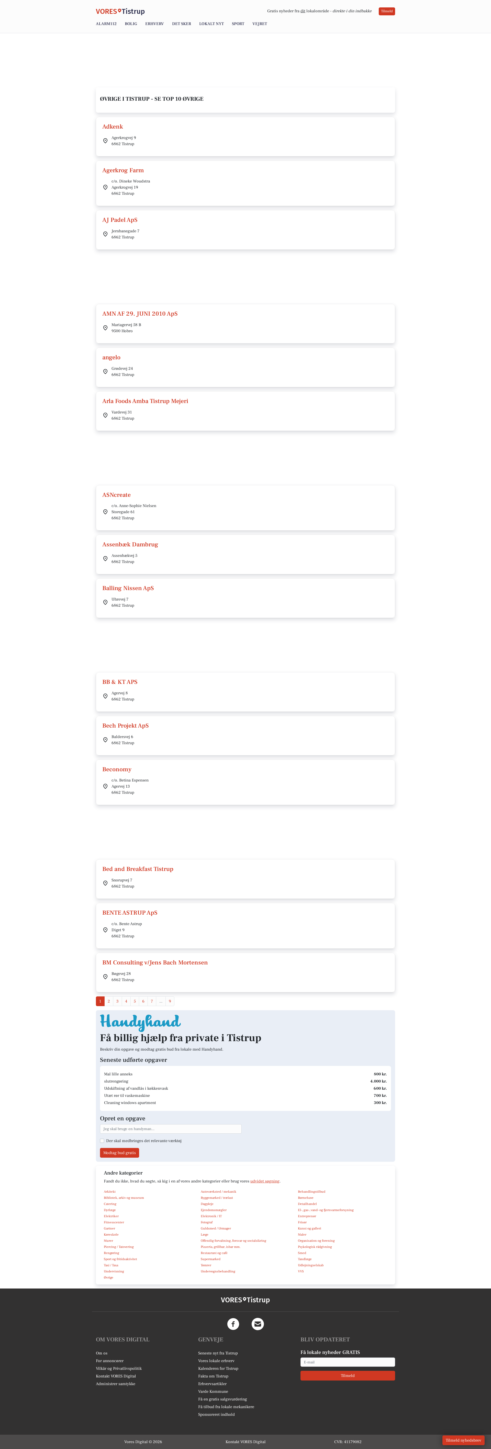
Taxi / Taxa (111, 1265)
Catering (110, 1204)
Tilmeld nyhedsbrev (463, 1440)
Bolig (131, 23)
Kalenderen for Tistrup (218, 1368)
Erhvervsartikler (212, 1383)
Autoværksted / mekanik (218, 1192)
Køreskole (111, 1235)
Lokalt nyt (211, 23)
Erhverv (154, 23)
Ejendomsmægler (214, 1210)
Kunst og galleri (309, 1228)
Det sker (181, 23)
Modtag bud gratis (119, 1152)
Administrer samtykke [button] (115, 1383)
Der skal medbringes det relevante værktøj (144, 1140)
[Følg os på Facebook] (233, 1324)
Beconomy (116, 769)
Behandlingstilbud (311, 1192)
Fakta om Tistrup (213, 1376)
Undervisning (114, 1271)
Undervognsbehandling (218, 1271)
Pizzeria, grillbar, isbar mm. (221, 1247)
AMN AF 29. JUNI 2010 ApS (140, 314)
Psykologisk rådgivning (315, 1247)
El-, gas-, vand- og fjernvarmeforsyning (326, 1210)
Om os (101, 1353)
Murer (108, 1241)
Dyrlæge (110, 1210)
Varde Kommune (213, 1391)
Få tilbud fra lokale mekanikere (226, 1406)
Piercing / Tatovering (119, 1247)
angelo (111, 357)
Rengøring (111, 1253)
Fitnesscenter (114, 1222)
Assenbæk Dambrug (130, 544)
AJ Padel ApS (120, 220)
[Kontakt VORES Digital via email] (258, 1324)
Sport (238, 23)
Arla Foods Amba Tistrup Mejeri (145, 401)
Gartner (109, 1228)
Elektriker (111, 1216)
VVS (301, 1271)
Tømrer (206, 1265)
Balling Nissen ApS (128, 588)
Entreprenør (307, 1216)
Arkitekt (110, 1192)
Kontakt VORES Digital (116, 1376)
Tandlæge (305, 1259)
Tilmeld (387, 11)
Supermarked (210, 1259)
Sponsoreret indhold (216, 1414)
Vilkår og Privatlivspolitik (119, 1368)
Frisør (302, 1222)
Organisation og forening (316, 1241)
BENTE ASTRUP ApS (130, 913)
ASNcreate (116, 495)
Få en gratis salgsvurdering (222, 1399)
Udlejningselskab (310, 1265)
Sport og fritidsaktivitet (120, 1259)
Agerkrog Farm (123, 170)
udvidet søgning (265, 1181)
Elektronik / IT (211, 1216)
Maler (302, 1235)
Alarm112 (106, 23)
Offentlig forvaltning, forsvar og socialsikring (233, 1241)
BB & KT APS (120, 682)
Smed (302, 1253)
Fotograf (207, 1222)
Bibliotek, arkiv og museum (124, 1198)
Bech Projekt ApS (125, 726)
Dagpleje (207, 1204)
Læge (204, 1235)
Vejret (259, 23)
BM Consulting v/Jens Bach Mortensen (155, 963)
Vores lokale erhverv (216, 1360)
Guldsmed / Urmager (216, 1228)
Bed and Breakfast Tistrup (137, 869)
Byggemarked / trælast (217, 1198)
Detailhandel (307, 1204)
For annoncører (110, 1360)
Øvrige (108, 1277)
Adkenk (112, 127)
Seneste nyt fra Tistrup (218, 1353)
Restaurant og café (214, 1253)
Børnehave (306, 1198)
